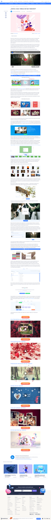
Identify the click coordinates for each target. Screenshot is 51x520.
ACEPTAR (38, 518)
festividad (36, 33)
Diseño (37, 3)
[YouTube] (47, 518)
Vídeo (22, 498)
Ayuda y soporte (9, 502)
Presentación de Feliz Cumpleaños (39, 502)
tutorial (39, 33)
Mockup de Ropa (9, 510)
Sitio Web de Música (39, 509)
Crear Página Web (25, 1)
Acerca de (9, 498)
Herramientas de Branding (18, 498)
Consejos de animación (17, 502)
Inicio (11, 6)
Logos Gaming (24, 506)
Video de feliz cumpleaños (33, 501)
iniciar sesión (18, 70)
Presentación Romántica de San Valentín (21, 363)
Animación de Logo (32, 505)
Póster (15, 511)
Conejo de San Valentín (17, 385)
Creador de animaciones (32, 500)
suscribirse (32, 298)
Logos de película (24, 510)
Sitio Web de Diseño (39, 508)
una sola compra (27, 298)
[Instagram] (42, 518)
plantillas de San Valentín (22, 88)
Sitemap (8, 507)
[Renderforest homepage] (1, 1)
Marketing (32, 3)
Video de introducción (39, 498)
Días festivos (17, 6)
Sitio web (23, 502)
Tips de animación (22, 3)
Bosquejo (23, 503)
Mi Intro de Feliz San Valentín (18, 430)
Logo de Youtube (31, 508)
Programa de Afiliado (10, 503)
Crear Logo (11, 1)
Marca (15, 503)
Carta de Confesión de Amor (18, 408)
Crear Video (15, 1)
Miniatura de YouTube (17, 510)
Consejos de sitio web (17, 507)
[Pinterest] (44, 518)
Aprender (14, 6)
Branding (28, 3)
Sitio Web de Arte (39, 507)
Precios (42, 1)
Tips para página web (43, 3)
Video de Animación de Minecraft (32, 507)
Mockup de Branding (10, 511)
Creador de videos (32, 509)
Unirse (34, 490)
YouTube (16, 3)
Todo (6, 3)
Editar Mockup (20, 1)
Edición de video (11, 3)
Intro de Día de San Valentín (18, 341)
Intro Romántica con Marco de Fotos (20, 319)
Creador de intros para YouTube (32, 498)
